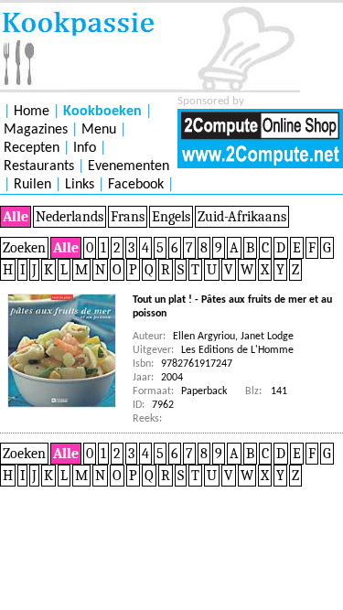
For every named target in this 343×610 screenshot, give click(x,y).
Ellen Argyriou (204, 336)
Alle (15, 217)
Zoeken (24, 248)
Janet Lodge (267, 336)
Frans (128, 217)
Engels (171, 217)
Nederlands (69, 217)
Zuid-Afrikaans (242, 217)
